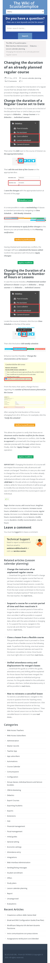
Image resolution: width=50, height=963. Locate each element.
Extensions (11, 816)
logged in (18, 532)
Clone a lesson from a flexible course (25, 637)
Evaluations (11, 904)
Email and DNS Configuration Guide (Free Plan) (25, 920)
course (12, 517)
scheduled (13, 511)
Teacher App (12, 751)
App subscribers (13, 756)
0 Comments (12, 81)
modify (38, 517)
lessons (26, 508)
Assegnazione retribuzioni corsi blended (23, 938)
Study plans (11, 883)
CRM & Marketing (14, 790)
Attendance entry (14, 852)
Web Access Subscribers (16, 735)
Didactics (33, 46)
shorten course (15, 505)
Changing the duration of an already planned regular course (23, 67)
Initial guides (12, 836)
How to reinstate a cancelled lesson (25, 693)
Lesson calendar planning (15, 49)
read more (28, 596)
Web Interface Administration (17, 46)
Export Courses (13, 800)
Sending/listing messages (17, 867)
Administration (13, 740)
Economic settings (14, 847)
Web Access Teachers (15, 730)
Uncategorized (13, 898)
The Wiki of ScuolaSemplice (24, 4)
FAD (8, 821)
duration (18, 517)
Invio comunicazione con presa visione (22, 933)
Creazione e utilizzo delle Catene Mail (21, 915)
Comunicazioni (13, 771)
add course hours (28, 505)
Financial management (16, 826)
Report (10, 893)
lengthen (39, 505)
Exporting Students (14, 805)
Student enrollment (15, 873)
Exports (10, 811)
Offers (9, 878)
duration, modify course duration (23, 520)
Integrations (12, 857)
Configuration (12, 777)
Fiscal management (14, 831)
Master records (13, 746)
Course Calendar (13, 766)
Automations (12, 761)
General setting (13, 842)
